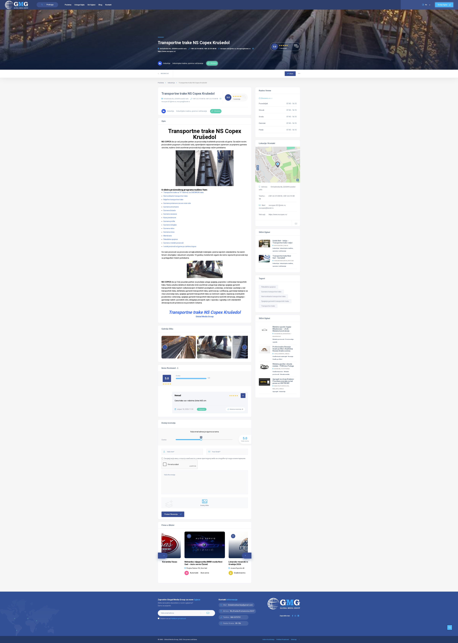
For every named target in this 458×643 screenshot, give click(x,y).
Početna (68, 5)
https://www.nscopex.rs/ (278, 214)
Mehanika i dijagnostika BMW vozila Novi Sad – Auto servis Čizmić (203, 563)
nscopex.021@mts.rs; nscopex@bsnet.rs (235, 49)
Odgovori (202, 409)
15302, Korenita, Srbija (281, 353)
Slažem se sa (173, 618)
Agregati (275, 391)
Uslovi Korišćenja (268, 639)
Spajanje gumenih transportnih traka (275, 301)
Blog (100, 5)
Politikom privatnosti (178, 618)
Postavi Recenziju (171, 514)
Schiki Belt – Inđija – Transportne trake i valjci (282, 242)
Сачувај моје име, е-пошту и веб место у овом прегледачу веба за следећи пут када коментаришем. (205, 458)
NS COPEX (166, 142)
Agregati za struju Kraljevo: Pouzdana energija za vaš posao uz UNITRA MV (283, 381)
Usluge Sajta (79, 5)
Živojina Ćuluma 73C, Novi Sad (196, 568)
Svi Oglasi (91, 5)
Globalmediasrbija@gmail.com (240, 605)
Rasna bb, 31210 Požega (282, 368)
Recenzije (164, 73)
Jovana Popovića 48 (237, 568)
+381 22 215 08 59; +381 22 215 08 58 (203, 49)
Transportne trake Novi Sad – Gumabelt (282, 257)
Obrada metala (284, 374)
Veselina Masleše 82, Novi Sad (284, 260)
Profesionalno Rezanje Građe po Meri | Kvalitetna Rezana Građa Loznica (283, 349)
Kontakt (108, 5)
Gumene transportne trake (271, 292)
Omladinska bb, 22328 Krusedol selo (173, 49)
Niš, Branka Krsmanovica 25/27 (242, 611)
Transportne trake (268, 306)
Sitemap (294, 639)
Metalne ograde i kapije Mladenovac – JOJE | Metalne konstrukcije (282, 329)
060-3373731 (235, 617)
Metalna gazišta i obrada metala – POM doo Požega (283, 365)
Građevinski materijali (280, 356)
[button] (244, 347)
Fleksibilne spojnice (268, 287)
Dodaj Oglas (443, 5)
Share (291, 74)
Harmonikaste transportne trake (273, 296)
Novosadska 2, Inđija (281, 245)
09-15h (238, 623)
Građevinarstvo (278, 371)
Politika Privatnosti (282, 639)
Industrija (171, 83)
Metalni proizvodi (278, 339)
